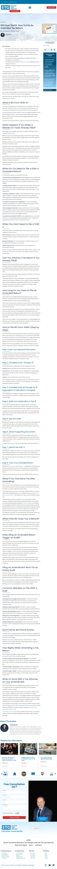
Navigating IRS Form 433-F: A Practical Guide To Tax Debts (28, 759)
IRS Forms (4, 22)
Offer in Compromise (28, 503)
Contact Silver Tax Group (8, 711)
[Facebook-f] (45, 865)
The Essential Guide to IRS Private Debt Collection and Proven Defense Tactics (49, 63)
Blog (31, 845)
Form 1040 (46, 45)
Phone (4, 795)
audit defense (10, 584)
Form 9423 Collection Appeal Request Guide (46, 758)
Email (4, 800)
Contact (38, 845)
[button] (30, 7)
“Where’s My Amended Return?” (15, 466)
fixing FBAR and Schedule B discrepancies (22, 705)
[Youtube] (49, 865)
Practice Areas (21, 845)
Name (4, 790)
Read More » (5, 763)
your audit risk (26, 62)
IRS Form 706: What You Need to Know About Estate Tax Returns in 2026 (9, 759)
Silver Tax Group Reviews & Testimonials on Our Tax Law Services (28, 843)
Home (28, 840)
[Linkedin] (53, 865)
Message (5, 804)
